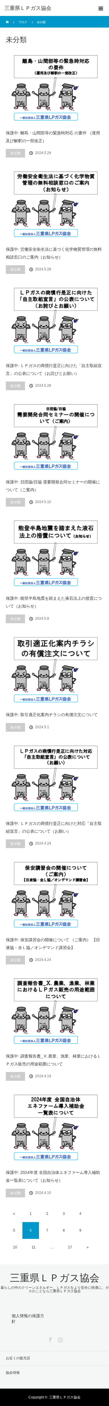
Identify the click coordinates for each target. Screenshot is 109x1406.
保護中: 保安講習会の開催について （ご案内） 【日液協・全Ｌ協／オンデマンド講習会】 (53, 943)
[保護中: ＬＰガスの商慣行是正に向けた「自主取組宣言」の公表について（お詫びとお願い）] (54, 319)
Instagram (59, 1338)
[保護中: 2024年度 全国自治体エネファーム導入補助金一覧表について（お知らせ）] (54, 1126)
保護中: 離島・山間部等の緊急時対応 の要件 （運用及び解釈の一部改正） (53, 137)
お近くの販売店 (18, 1358)
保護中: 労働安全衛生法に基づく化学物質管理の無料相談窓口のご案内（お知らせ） (54, 253)
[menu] (101, 8)
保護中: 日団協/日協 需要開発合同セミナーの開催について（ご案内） (53, 486)
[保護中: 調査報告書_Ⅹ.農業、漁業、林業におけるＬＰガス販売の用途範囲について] (54, 1010)
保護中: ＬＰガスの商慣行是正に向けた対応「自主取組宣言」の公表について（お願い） (54, 827)
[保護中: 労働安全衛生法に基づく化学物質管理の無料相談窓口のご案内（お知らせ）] (54, 203)
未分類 (15, 153)
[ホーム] (8, 18)
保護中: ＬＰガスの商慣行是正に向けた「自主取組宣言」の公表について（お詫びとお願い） (54, 369)
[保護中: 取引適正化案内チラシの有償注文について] (54, 669)
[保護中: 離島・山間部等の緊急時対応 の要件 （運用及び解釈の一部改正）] (54, 87)
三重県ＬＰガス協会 (27, 8)
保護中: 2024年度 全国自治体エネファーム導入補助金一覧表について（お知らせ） (53, 1176)
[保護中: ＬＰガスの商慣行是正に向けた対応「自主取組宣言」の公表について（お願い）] (54, 777)
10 (15, 1247)
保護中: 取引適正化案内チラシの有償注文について (52, 714)
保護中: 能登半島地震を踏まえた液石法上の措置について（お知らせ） (54, 602)
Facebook (49, 1338)
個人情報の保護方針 (28, 1318)
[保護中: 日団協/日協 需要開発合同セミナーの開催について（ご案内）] (54, 436)
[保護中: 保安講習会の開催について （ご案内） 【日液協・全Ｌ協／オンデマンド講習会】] (54, 894)
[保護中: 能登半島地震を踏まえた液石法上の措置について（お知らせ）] (54, 552)
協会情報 (13, 1373)
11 (33, 1247)
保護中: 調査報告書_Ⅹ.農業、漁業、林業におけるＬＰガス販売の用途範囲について (53, 1060)
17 (70, 1247)
